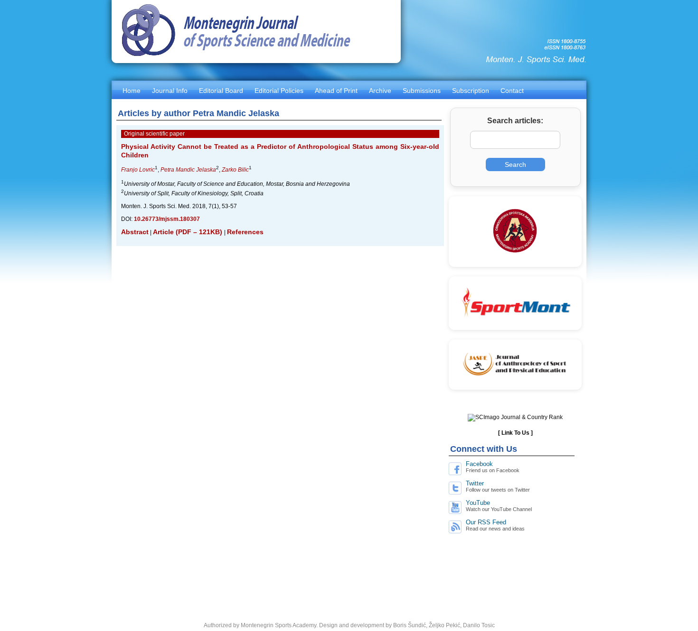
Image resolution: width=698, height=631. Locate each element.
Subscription (470, 90)
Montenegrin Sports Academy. (279, 625)
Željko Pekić (444, 625)
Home (132, 90)
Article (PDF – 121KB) (188, 232)
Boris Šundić (409, 625)
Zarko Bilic (235, 169)
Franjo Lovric (138, 169)
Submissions (422, 90)
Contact (512, 90)
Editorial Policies (279, 90)
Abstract (135, 232)
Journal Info (170, 90)
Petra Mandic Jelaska (188, 169)
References (245, 232)
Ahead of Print (336, 90)
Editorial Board (221, 90)
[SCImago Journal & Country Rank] (515, 417)
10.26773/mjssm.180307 (167, 219)
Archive (380, 90)
